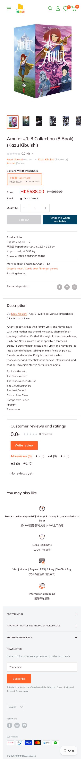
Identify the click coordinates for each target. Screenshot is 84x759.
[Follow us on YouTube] (24, 725)
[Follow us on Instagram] (17, 725)
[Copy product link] (74, 287)
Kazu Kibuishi (19, 313)
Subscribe (19, 678)
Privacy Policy (63, 687)
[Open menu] (9, 8)
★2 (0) (15, 463)
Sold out (24, 219)
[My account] (58, 8)
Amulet (11, 163)
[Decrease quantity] (25, 208)
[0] (65, 8)
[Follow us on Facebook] (9, 725)
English (12, 707)
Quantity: (12, 207)
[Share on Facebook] (59, 287)
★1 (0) (27, 463)
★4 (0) (52, 456)
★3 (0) (64, 456)
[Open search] (50, 8)
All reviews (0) (21, 456)
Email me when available (60, 219)
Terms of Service (14, 691)
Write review (24, 445)
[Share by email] (67, 287)
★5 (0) (39, 456)
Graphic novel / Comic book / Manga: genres (32, 268)
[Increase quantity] (45, 208)
